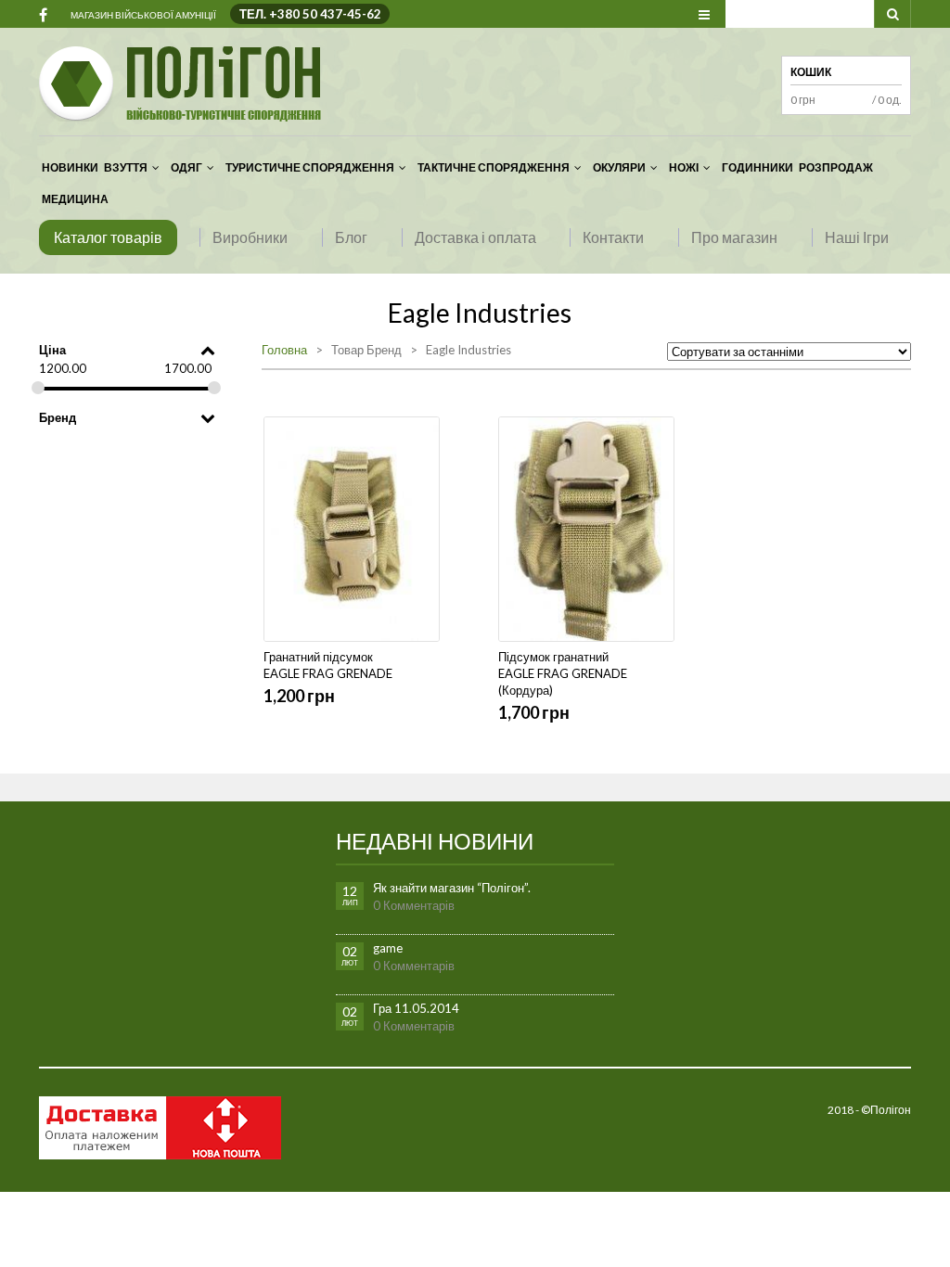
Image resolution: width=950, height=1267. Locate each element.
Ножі (684, 167)
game (388, 948)
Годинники (757, 167)
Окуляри (619, 167)
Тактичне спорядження (493, 167)
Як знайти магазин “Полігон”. (452, 887)
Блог (351, 237)
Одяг (186, 167)
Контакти (613, 237)
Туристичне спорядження (309, 167)
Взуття (126, 167)
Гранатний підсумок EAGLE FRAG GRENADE (327, 665)
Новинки (70, 167)
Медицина (75, 199)
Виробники (250, 237)
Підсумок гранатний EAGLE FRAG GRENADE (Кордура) (562, 673)
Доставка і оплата (475, 237)
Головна (284, 349)
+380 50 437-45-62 (325, 13)
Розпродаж (836, 167)
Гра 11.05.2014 (416, 1008)
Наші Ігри (857, 237)
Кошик (810, 72)
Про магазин (734, 237)
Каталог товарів (108, 237)
